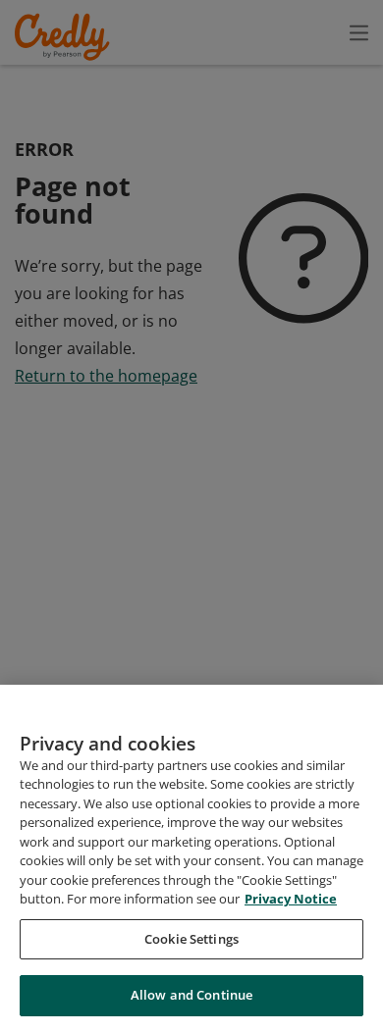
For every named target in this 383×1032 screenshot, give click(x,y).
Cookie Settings (191, 939)
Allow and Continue (191, 995)
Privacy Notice (291, 898)
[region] (191, 858)
